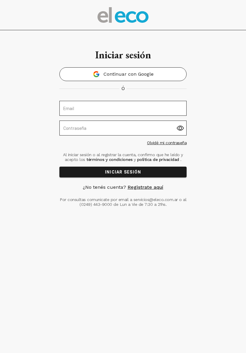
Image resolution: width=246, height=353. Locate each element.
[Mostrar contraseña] (180, 128)
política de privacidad (158, 159)
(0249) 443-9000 (96, 204)
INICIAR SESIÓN (123, 172)
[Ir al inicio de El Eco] (123, 15)
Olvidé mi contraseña (167, 142)
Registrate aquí (145, 187)
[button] (123, 74)
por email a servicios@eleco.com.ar (144, 199)
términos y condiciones (109, 159)
